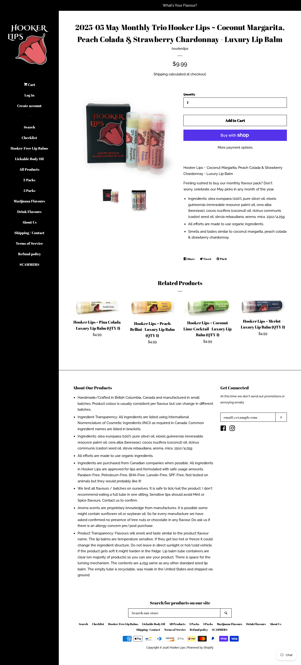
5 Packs (30, 190)
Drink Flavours (29, 211)
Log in (29, 95)
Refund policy (29, 253)
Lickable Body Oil (29, 158)
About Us (29, 222)
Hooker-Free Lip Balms (29, 148)
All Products (29, 169)
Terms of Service (29, 243)
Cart (31, 84)
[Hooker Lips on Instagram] (232, 429)
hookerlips (180, 48)
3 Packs (29, 180)
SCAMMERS (29, 264)
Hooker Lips (177, 647)
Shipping (161, 74)
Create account (29, 105)
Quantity (189, 94)
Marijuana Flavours (29, 201)
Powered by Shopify (200, 647)
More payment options (235, 147)
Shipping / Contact (29, 232)
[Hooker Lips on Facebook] (223, 429)
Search (29, 127)
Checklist (29, 137)
